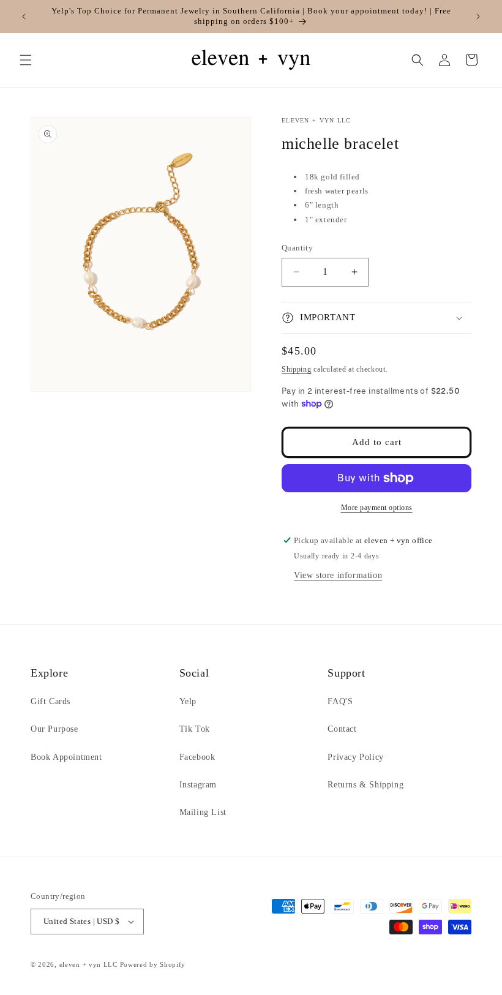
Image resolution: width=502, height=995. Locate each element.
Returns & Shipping (365, 784)
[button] (25, 60)
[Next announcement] (478, 16)
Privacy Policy (355, 757)
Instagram (198, 784)
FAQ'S (340, 701)
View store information (338, 575)
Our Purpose (54, 729)
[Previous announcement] (23, 16)
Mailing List (203, 812)
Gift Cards (50, 701)
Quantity (297, 247)
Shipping (297, 369)
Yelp (188, 701)
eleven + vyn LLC (88, 964)
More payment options (377, 507)
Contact (342, 729)
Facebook (197, 757)
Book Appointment (66, 757)
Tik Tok (194, 729)
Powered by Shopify (153, 964)
